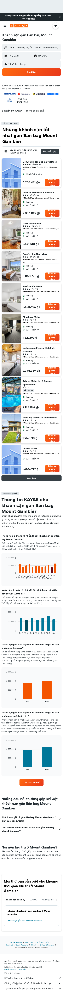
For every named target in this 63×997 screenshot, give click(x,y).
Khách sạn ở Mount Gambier (42, 945)
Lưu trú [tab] (33, 899)
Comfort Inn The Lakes (35, 254)
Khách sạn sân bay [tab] (15, 899)
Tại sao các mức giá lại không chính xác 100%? (28, 988)
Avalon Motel (30, 448)
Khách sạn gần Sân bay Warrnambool (25, 920)
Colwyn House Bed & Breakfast (40, 161)
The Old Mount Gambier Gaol (38, 192)
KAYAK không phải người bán (19, 977)
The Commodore (32, 223)
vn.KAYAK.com (16, 942)
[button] (60, 17)
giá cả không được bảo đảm (15, 969)
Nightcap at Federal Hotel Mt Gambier (39, 349)
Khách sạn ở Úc (43, 942)
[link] (31, 782)
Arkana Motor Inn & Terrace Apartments (37, 382)
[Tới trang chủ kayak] (19, 25)
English (31, 18)
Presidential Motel (32, 286)
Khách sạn (29, 942)
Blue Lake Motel (31, 317)
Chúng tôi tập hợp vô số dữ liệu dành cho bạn (28, 983)
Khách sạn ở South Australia (17, 945)
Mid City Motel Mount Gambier (40, 417)
